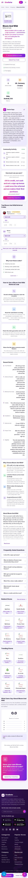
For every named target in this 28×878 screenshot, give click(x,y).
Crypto (3, 844)
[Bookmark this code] (15, 225)
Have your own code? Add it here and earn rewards (15, 249)
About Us (4, 855)
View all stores (21, 599)
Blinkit (16, 844)
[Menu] (25, 2)
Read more (7, 543)
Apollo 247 (18, 846)
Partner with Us (6, 862)
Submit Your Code (14, 60)
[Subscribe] (24, 811)
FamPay (17, 840)
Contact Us (5, 857)
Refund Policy (18, 862)
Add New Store (6, 859)
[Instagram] (6, 829)
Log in (4, 736)
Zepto (16, 837)
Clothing (4, 842)
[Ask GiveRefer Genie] (24, 874)
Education (4, 846)
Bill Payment (5, 837)
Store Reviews (18, 857)
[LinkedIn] (13, 829)
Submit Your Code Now (14, 198)
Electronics (5, 849)
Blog (16, 855)
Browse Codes (7, 875)
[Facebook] (10, 829)
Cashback (4, 840)
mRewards (17, 849)
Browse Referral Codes (15, 55)
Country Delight (19, 842)
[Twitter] (3, 829)
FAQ (16, 859)
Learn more (13, 275)
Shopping (12, 7)
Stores (7, 7)
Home (2, 7)
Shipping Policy (19, 864)
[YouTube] (17, 829)
